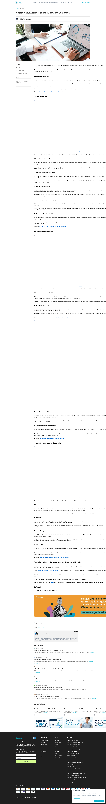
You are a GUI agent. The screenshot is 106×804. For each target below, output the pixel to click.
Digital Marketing (21, 8)
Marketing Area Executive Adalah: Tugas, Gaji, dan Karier (52, 91)
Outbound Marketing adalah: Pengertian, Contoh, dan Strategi (53, 317)
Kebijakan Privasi (77, 798)
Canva (80, 151)
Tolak (92, 800)
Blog (17, 8)
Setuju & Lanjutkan (99, 800)
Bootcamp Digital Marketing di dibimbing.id (48, 570)
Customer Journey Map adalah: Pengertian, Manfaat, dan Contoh (54, 557)
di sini (52, 582)
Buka (56, 590)
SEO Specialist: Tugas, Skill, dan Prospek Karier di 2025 (51, 438)
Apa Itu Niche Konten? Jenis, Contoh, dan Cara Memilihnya (52, 226)
